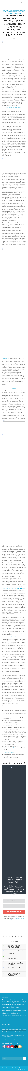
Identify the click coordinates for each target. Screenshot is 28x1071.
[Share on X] (6, 936)
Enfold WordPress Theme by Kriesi (14, 1067)
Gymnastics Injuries (11, 11)
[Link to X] (23, 1069)
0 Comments (11, 927)
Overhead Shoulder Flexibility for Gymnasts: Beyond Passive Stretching (14, 1029)
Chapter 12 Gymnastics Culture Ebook (12, 10)
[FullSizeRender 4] (14, 49)
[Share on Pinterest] (9, 936)
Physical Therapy (17, 13)
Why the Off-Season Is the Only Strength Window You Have (12, 1039)
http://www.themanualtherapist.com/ (12, 747)
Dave (18, 927)
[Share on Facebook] (3, 936)
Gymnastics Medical (20, 11)
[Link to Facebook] (20, 1069)
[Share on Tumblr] (15, 936)
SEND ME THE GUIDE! (14, 912)
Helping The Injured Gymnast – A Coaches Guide (10, 1026)
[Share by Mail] (24, 936)
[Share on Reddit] (21, 936)
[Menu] (24, 3)
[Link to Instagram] (18, 1069)
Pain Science (10, 13)
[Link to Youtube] (25, 1069)
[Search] (20, 3)
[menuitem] (20, 3)
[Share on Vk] (18, 936)
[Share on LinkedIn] (12, 936)
